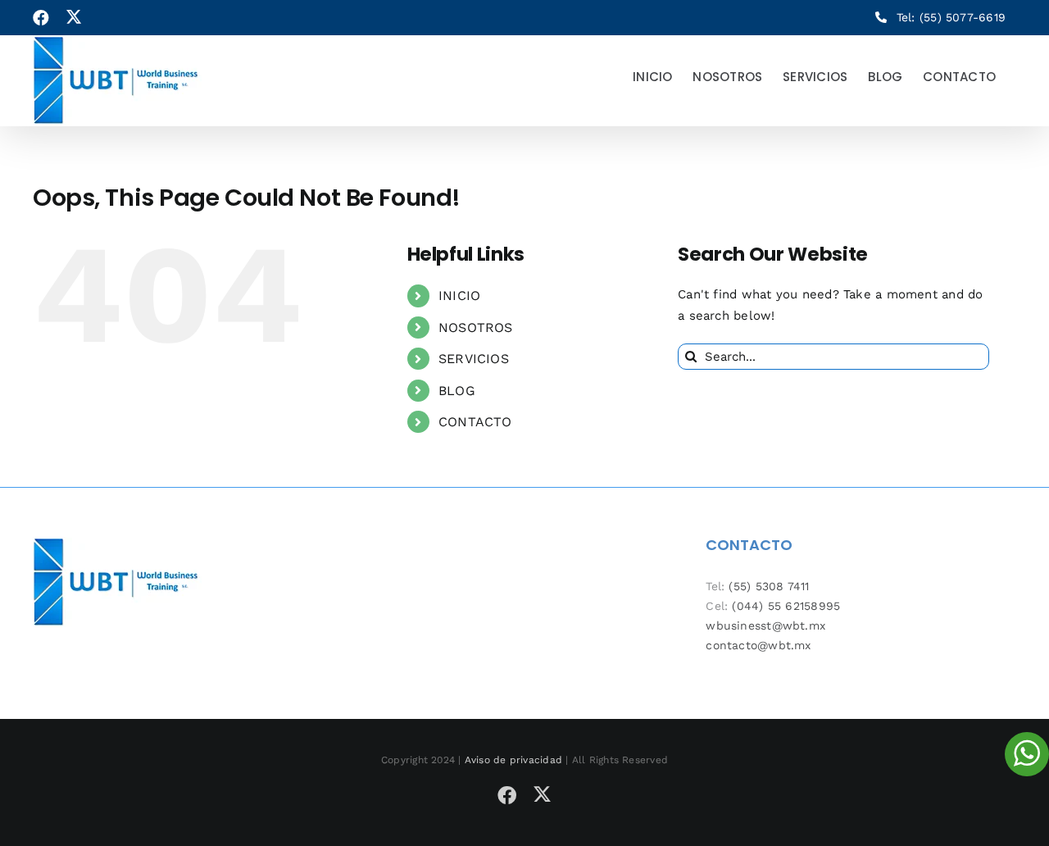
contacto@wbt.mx (758, 645)
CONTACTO (475, 422)
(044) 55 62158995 (786, 605)
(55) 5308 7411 (769, 586)
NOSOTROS (475, 327)
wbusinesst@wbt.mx (765, 625)
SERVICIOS (473, 358)
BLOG (456, 390)
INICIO (459, 295)
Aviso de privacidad (513, 760)
